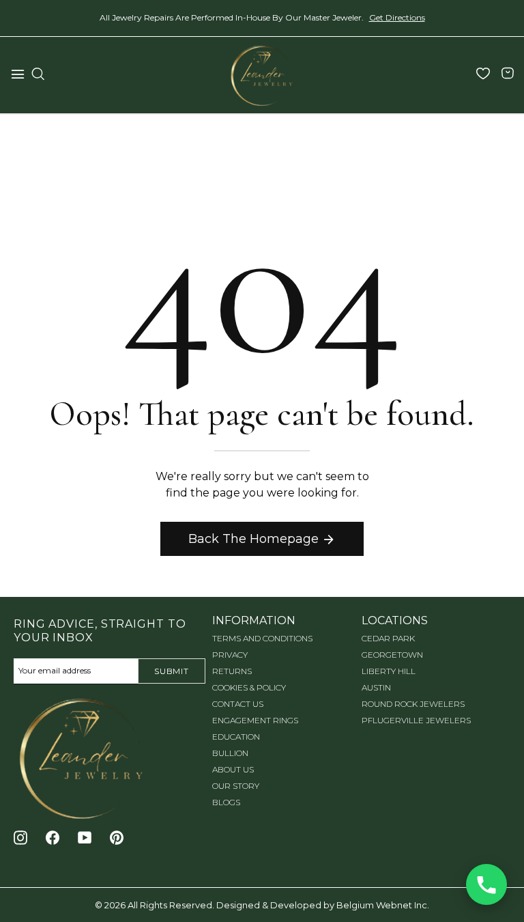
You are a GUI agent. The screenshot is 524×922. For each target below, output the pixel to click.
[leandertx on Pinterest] (116, 838)
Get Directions (397, 17)
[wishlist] (483, 75)
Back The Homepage (253, 538)
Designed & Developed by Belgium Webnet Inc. (321, 904)
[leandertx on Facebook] (52, 838)
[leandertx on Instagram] (20, 838)
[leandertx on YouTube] (84, 838)
